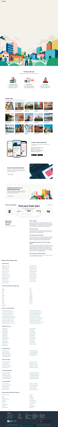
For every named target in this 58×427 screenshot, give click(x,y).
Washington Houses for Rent (6, 267)
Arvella (3, 403)
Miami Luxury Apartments (5, 386)
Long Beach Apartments (5, 342)
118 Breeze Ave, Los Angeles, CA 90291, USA (8, 320)
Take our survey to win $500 (27, 425)
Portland (3, 300)
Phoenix (3, 299)
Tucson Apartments (4, 328)
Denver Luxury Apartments (5, 383)
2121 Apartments (4, 401)
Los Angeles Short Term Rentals (6, 361)
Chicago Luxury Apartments (5, 389)
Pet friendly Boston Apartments (6, 374)
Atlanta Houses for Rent (5, 268)
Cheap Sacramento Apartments (6, 353)
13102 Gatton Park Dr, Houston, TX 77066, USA (8, 321)
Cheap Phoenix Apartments (5, 350)
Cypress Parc (4, 400)
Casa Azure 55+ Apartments (5, 394)
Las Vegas (3, 295)
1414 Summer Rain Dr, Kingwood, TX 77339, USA (8, 323)
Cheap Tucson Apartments (5, 352)
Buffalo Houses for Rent (5, 272)
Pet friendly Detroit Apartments (6, 375)
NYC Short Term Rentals (5, 363)
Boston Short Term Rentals (5, 364)
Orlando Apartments (4, 331)
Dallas (3, 292)
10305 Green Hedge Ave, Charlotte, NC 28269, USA (9, 317)
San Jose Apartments (5, 339)
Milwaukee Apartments (5, 345)
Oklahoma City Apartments (5, 338)
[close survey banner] (35, 425)
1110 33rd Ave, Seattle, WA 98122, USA (7, 310)
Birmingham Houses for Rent (5, 265)
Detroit (3, 293)
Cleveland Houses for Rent (5, 274)
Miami (3, 296)
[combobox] (29, 214)
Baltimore (3, 289)
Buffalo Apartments (4, 335)
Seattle (3, 303)
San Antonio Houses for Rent (6, 281)
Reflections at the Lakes (5, 407)
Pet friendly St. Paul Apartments (6, 378)
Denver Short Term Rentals (5, 367)
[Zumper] (3, 1)
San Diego (3, 302)
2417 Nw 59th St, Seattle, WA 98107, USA (7, 313)
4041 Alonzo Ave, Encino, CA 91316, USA (7, 314)
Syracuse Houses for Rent (5, 271)
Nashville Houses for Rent (5, 278)
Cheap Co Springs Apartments (6, 356)
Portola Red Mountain (5, 404)
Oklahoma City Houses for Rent (6, 275)
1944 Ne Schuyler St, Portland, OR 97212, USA (8, 311)
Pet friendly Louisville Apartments (6, 372)
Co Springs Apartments (5, 329)
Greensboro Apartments (5, 332)
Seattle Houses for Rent (5, 282)
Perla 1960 (3, 397)
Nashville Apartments (5, 341)
